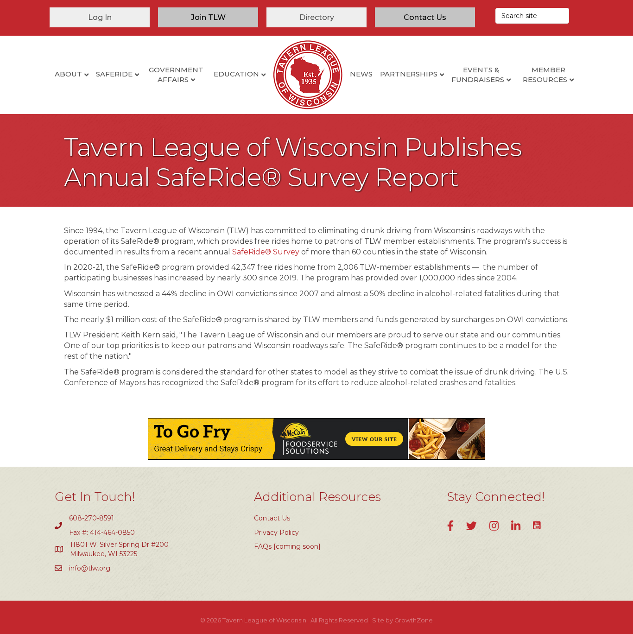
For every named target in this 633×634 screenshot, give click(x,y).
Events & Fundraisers (477, 74)
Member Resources (545, 74)
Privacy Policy (276, 532)
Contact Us (272, 518)
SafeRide (114, 74)
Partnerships (408, 74)
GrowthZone (413, 620)
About (68, 74)
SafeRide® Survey (265, 251)
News (361, 74)
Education (236, 74)
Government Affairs (176, 74)
